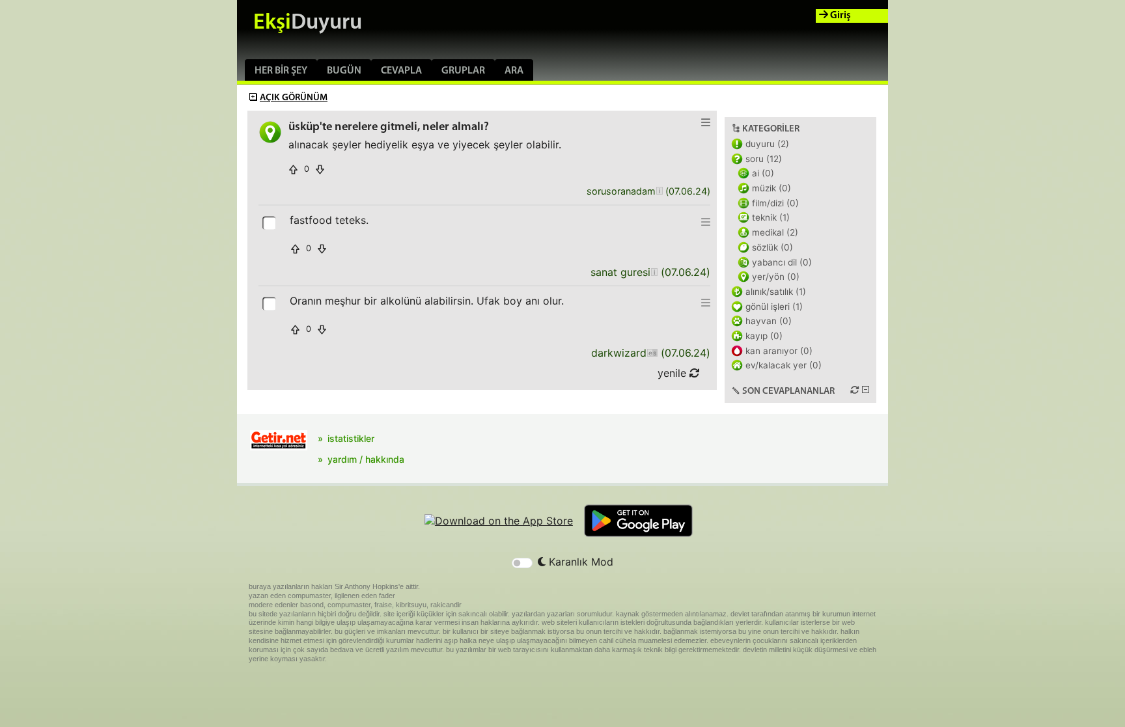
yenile (673, 372)
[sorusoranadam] (659, 191)
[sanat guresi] (654, 272)
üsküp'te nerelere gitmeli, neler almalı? (388, 127)
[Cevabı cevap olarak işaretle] (270, 222)
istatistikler (350, 438)
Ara (514, 71)
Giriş (839, 15)
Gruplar (463, 71)
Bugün (344, 71)
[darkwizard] (652, 353)
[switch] (522, 563)
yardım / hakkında (365, 459)
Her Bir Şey (281, 71)
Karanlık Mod (579, 561)
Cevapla (401, 71)
